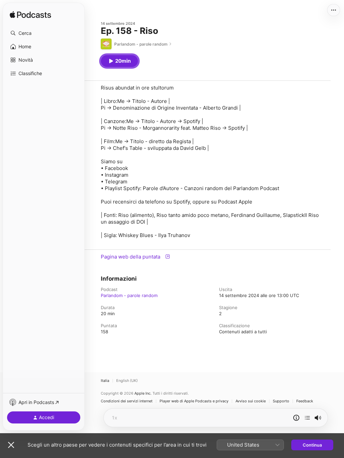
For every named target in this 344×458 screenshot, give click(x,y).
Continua (312, 445)
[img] (30, 15)
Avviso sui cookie (250, 401)
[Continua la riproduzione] (307, 417)
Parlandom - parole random (129, 295)
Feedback (304, 401)
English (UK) (127, 381)
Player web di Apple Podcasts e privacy (194, 401)
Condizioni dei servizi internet (127, 401)
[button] (43, 33)
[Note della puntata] (296, 417)
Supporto (281, 401)
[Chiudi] (11, 445)
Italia (105, 381)
